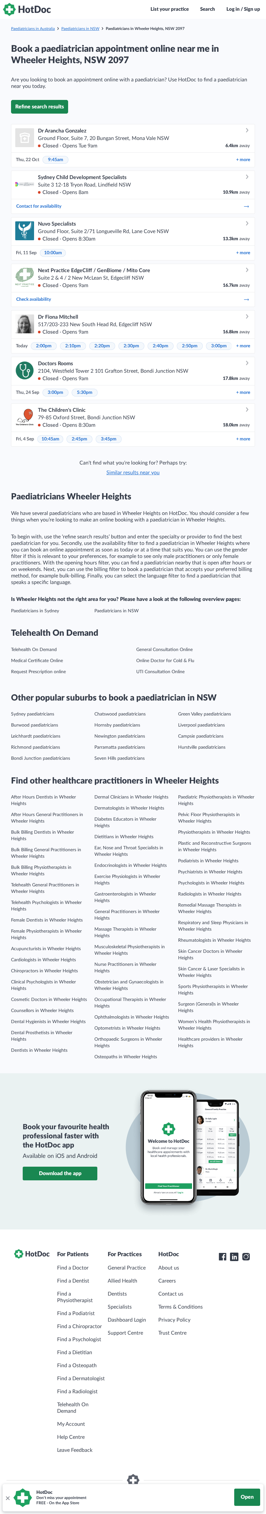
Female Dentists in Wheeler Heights (47, 920)
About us (168, 1268)
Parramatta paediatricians (119, 747)
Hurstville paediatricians (201, 747)
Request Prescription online (38, 672)
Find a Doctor (73, 1268)
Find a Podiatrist (76, 1313)
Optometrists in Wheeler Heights (127, 1028)
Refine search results (39, 106)
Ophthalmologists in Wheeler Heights (131, 1017)
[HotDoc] (27, 9)
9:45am (55, 160)
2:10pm (73, 346)
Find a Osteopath (77, 1365)
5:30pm (84, 392)
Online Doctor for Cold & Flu (165, 661)
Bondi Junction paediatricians (40, 758)
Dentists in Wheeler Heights (39, 1050)
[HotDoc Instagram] (246, 1257)
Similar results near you (133, 472)
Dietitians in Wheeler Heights (123, 837)
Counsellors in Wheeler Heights (42, 1010)
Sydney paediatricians (32, 714)
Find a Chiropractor (79, 1326)
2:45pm (79, 439)
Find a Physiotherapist (75, 1297)
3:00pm (219, 346)
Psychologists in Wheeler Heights (211, 883)
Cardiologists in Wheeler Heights (43, 960)
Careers (167, 1281)
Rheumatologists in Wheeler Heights (214, 940)
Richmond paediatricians (35, 747)
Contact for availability (38, 206)
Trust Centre (172, 1333)
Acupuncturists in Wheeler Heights (46, 949)
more (243, 160)
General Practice (127, 1268)
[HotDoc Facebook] (222, 1257)
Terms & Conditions (180, 1307)
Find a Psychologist (79, 1339)
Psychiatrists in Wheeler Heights (210, 872)
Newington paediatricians (119, 736)
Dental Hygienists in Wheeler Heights (48, 1022)
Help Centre (71, 1437)
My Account (71, 1424)
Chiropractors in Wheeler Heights (44, 971)
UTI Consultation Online (160, 672)
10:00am (53, 253)
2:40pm (160, 346)
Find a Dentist (73, 1281)
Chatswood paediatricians (120, 714)
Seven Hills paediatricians (119, 758)
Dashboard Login (127, 1320)
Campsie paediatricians (201, 736)
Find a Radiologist (77, 1391)
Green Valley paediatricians (204, 714)
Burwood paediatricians (34, 725)
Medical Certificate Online (37, 661)
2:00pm (44, 346)
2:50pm (190, 346)
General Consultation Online (164, 649)
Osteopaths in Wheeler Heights (125, 1057)
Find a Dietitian (74, 1352)
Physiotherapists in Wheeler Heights (214, 832)
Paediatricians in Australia (33, 29)
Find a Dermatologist (81, 1378)
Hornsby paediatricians (117, 725)
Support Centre (125, 1333)
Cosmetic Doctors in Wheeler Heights (49, 999)
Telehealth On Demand (34, 649)
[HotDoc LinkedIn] (234, 1257)
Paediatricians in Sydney (35, 611)
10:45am (50, 439)
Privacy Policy (174, 1320)
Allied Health (122, 1281)
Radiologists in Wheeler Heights (209, 894)
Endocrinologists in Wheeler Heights (130, 865)
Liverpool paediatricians (201, 725)
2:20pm (102, 346)
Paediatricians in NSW (80, 29)
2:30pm (131, 346)
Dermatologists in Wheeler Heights (129, 808)
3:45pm (108, 439)
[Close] (7, 1498)
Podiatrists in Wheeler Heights (208, 861)
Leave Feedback (74, 1450)
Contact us (170, 1294)
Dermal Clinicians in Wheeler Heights (131, 797)
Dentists (117, 1294)
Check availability (33, 299)
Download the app (60, 1173)
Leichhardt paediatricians (35, 736)
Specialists (120, 1307)
